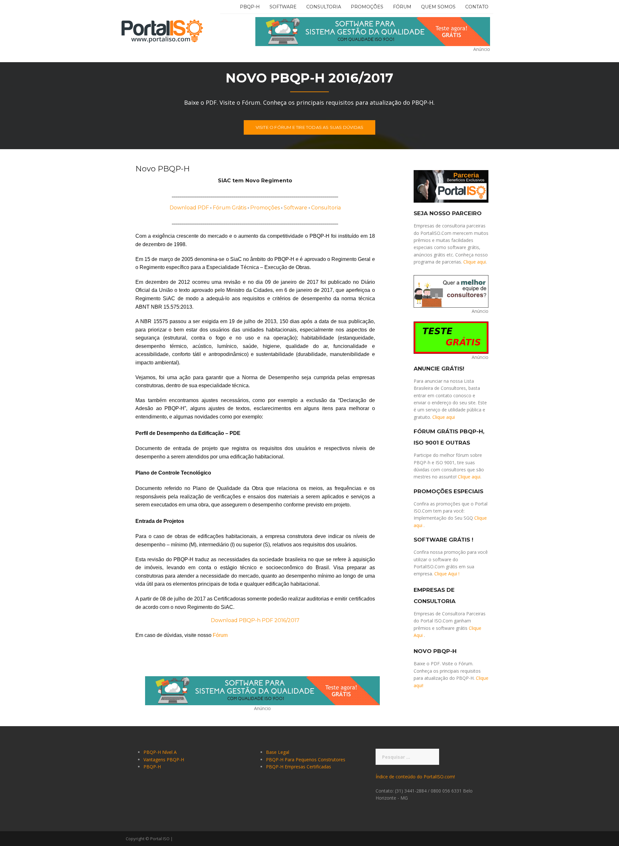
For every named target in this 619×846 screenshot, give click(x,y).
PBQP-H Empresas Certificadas (298, 767)
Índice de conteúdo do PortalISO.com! (415, 777)
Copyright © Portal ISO (148, 838)
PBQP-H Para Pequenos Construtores (305, 759)
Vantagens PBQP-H (163, 759)
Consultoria (323, 7)
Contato (476, 7)
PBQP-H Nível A (160, 752)
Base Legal (277, 752)
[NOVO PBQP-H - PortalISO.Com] (162, 30)
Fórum (402, 7)
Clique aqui (474, 262)
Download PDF (189, 208)
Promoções (367, 7)
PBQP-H (250, 7)
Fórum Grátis (229, 208)
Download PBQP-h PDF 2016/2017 (255, 620)
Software (283, 7)
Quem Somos (438, 7)
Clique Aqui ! (446, 574)
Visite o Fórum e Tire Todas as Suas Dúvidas (310, 127)
